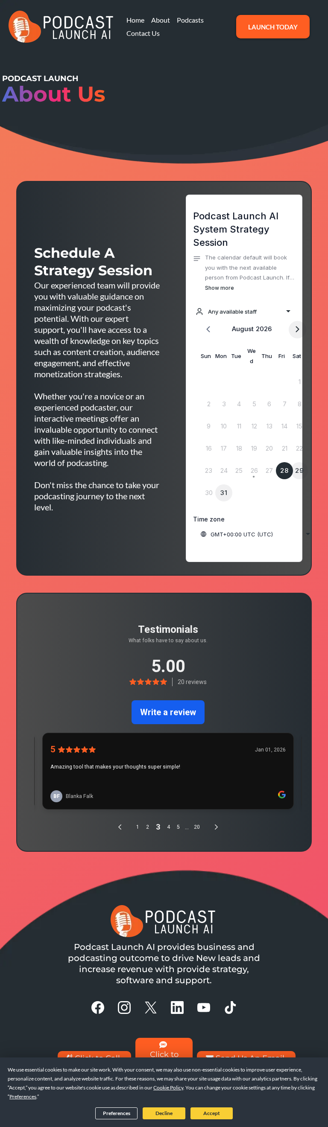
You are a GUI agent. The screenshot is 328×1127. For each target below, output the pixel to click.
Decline (164, 1113)
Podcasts (190, 20)
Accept (211, 1113)
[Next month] (297, 329)
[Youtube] (203, 1007)
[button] (244, 272)
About (160, 20)
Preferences (116, 1113)
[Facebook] (98, 1007)
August (243, 329)
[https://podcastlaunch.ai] (62, 27)
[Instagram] (124, 1007)
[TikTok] (230, 1007)
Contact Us (143, 33)
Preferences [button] (22, 1096)
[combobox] (243, 311)
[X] (151, 1007)
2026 (264, 329)
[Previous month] (208, 329)
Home (135, 20)
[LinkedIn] (177, 1007)
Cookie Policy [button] (168, 1087)
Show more (219, 288)
